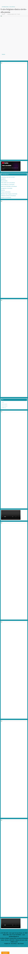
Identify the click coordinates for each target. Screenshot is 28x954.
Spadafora (3, 179)
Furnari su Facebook (5, 192)
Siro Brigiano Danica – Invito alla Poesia (8, 6)
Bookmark (3, 54)
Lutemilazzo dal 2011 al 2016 (8, 177)
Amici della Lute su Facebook (8, 182)
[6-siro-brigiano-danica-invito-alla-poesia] (14, 34)
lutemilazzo (3, 14)
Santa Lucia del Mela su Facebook (9, 186)
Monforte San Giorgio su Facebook (9, 193)
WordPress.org (4, 407)
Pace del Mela (4, 180)
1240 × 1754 (16, 14)
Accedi (3, 402)
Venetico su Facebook (6, 197)
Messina (3, 190)
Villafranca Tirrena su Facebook (8, 195)
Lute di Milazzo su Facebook (7, 184)
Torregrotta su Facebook (6, 188)
